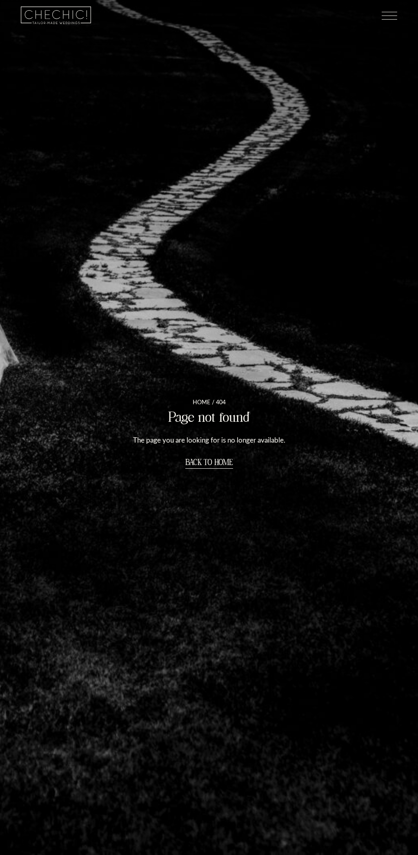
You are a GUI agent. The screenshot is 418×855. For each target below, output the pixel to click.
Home (201, 402)
